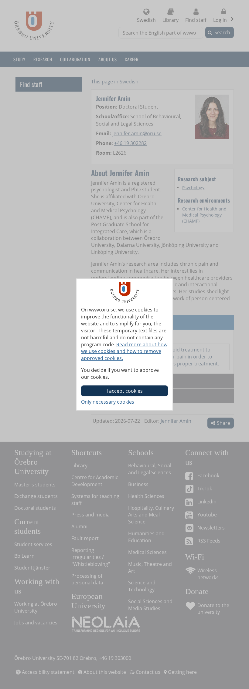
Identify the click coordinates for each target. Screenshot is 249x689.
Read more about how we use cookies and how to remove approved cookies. (124, 351)
